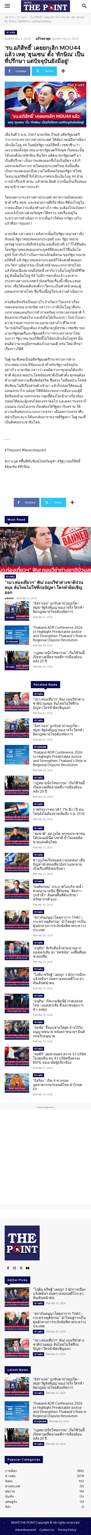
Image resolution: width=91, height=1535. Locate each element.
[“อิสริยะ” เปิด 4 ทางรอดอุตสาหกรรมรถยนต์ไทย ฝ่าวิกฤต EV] (17, 1083)
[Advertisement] (45, 1157)
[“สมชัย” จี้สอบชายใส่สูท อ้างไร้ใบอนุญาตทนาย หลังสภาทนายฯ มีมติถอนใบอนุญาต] (17, 1030)
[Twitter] (21, 1268)
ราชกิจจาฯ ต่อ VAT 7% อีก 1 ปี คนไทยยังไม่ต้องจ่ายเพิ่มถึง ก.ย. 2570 (59, 811)
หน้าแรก (9, 17)
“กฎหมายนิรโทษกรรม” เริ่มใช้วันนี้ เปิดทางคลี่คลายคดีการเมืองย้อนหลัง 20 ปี (58, 657)
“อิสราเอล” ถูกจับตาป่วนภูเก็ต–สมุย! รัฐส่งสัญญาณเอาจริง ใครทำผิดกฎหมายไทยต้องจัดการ (58, 607)
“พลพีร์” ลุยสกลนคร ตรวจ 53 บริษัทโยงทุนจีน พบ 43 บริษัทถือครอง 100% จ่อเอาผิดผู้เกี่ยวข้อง (59, 1058)
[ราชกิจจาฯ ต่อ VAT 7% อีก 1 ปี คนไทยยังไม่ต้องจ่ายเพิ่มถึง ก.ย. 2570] (17, 812)
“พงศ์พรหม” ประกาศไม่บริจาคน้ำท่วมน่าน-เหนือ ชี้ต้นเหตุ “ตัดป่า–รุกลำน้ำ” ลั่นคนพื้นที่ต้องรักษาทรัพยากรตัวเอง (58, 892)
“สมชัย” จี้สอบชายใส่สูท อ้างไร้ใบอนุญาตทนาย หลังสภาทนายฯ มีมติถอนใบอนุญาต (59, 1031)
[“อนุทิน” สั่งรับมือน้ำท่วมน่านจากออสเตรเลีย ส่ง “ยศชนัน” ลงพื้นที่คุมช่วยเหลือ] (17, 950)
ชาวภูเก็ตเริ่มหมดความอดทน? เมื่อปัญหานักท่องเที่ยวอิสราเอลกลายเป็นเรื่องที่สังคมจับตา (59, 864)
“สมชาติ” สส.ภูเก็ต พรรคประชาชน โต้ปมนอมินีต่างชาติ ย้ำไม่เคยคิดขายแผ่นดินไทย (59, 837)
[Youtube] (27, 1268)
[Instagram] (14, 1268)
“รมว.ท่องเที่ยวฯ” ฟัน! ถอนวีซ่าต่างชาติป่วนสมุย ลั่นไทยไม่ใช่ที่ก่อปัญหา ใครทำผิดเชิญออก (44, 587)
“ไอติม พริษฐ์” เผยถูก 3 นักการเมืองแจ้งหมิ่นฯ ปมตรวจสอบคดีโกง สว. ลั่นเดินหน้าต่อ (59, 978)
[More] (63, 71)
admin (9, 598)
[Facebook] (8, 1268)
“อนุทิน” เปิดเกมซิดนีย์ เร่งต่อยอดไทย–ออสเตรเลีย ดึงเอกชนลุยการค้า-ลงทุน (58, 1005)
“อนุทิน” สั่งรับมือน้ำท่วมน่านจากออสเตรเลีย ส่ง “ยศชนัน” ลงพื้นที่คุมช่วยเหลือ (59, 952)
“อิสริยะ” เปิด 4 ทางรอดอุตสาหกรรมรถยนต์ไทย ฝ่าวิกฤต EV (57, 1084)
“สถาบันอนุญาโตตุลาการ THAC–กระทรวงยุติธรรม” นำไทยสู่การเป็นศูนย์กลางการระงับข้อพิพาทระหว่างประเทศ (59, 923)
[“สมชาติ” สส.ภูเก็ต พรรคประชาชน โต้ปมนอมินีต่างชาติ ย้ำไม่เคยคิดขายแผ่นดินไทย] (17, 836)
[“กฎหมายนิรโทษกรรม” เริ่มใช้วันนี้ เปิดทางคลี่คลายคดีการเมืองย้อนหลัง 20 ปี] (17, 660)
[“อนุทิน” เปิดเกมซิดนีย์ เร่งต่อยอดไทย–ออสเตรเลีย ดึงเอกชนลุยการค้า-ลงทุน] (17, 1003)
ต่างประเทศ (12, 641)
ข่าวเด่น (21, 17)
